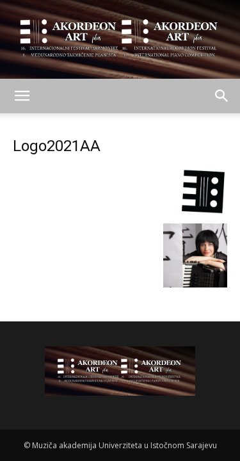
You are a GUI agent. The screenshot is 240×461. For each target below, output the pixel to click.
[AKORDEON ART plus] (120, 39)
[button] (21, 96)
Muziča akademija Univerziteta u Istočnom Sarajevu (124, 445)
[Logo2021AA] (120, 210)
